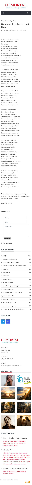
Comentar (7, 239)
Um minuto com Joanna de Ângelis (17, 309)
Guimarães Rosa (8, 450)
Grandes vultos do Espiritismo (17, 292)
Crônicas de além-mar (17, 259)
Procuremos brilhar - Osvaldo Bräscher (15, 468)
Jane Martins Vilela (17, 296)
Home (2, 21)
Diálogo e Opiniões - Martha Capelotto (15, 438)
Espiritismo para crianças (17, 286)
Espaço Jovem (17, 279)
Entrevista (17, 276)
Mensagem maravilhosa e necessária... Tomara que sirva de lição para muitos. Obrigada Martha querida (14, 443)
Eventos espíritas (17, 289)
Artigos (17, 256)
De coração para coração (17, 262)
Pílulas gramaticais (17, 299)
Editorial (17, 269)
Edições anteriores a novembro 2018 (17, 266)
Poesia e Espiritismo (10, 21)
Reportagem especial (17, 306)
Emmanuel (17, 272)
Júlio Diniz (23, 30)
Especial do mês (17, 282)
